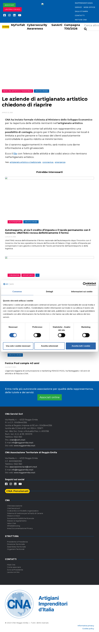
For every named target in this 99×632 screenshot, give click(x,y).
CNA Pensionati (17, 491)
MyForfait (18, 25)
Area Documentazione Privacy (20, 528)
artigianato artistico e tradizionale (25, 162)
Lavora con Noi (13, 572)
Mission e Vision (13, 516)
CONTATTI (80, 15)
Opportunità (28, 275)
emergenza (60, 162)
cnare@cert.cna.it (17, 440)
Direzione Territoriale (16, 544)
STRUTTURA (12, 536)
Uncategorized (41, 91)
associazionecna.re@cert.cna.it (23, 467)
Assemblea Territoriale (16, 547)
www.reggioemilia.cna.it (24, 445)
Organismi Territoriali (15, 549)
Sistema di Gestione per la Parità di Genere (25, 513)
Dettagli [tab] (49, 291)
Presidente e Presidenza (17, 542)
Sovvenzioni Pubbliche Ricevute (20, 518)
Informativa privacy (86, 626)
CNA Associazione (14, 506)
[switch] (37, 335)
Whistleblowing (13, 526)
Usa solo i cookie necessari (18, 346)
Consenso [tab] (17, 291)
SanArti (56, 25)
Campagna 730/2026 (72, 26)
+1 (37, 275)
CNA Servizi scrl (13, 508)
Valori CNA (11, 523)
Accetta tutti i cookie (81, 346)
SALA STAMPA (81, 11)
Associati (9, 5)
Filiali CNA (11, 565)
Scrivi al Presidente (15, 570)
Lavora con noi (12, 9)
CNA (7, 500)
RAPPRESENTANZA (84, 3)
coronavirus (47, 162)
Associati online (50, 397)
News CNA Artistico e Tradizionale (17, 91)
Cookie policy (88, 629)
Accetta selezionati (49, 346)
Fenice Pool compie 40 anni (22, 363)
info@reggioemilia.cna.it (22, 443)
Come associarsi (14, 567)
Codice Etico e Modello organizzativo (23, 511)
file (15, 153)
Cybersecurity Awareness (37, 26)
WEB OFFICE (89, 7)
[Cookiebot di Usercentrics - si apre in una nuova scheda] (84, 284)
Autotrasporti (15, 222)
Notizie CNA (81, 20)
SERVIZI (78, 7)
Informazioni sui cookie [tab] (81, 291)
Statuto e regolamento (17, 521)
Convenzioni (14, 275)
